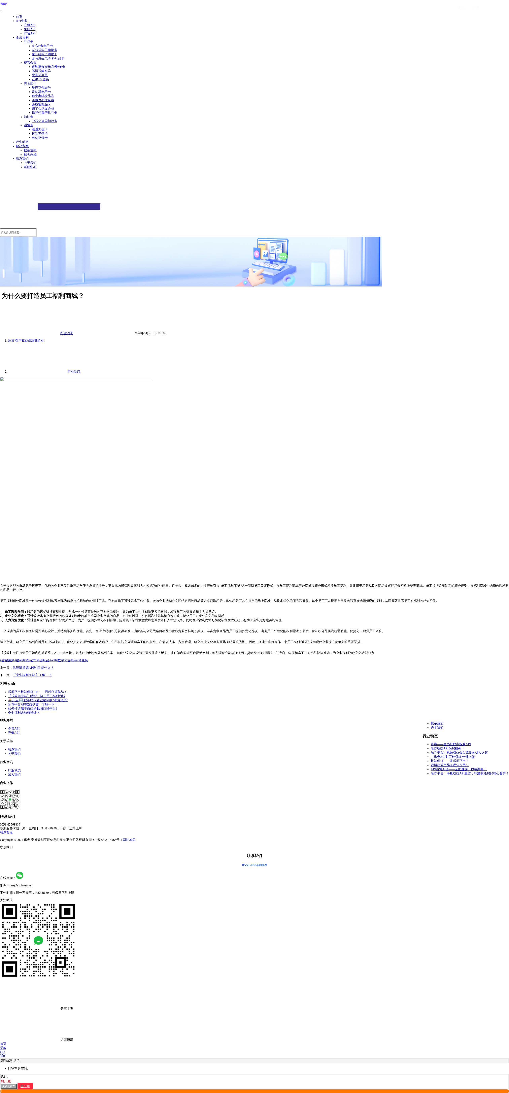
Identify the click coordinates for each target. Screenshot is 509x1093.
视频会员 (30, 62)
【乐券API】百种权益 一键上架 (453, 756)
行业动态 (22, 142)
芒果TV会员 (40, 79)
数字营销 (30, 150)
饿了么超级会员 (43, 108)
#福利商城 (21, 660)
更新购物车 (8, 1086)
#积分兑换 (81, 660)
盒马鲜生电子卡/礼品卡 (48, 58)
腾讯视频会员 (41, 71)
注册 (475, 8)
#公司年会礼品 (39, 660)
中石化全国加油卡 (44, 121)
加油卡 (28, 117)
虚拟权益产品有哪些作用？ (450, 765)
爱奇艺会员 (40, 75)
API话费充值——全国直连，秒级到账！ (459, 769)
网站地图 (129, 839)
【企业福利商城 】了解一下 (32, 675)
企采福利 (22, 37)
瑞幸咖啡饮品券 (43, 96)
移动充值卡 (40, 133)
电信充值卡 (40, 137)
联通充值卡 (40, 129)
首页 (19, 16)
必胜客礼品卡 (41, 104)
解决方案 (22, 146)
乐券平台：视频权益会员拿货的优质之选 (459, 752)
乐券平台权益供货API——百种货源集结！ (37, 692)
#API (52, 660)
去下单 (25, 1086)
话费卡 (28, 125)
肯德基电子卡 (41, 91)
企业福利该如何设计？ (24, 712)
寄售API (29, 33)
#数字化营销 (65, 660)
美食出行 (30, 83)
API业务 (21, 20)
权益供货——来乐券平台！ (450, 761)
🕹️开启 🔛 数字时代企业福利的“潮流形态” (38, 700)
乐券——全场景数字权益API (451, 744)
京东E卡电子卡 (42, 46)
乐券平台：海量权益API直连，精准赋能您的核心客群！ (470, 773)
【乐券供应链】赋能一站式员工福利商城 (36, 696)
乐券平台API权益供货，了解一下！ (33, 704)
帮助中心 (30, 167)
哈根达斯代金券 (43, 100)
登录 (461, 8)
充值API (29, 25)
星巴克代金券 (41, 87)
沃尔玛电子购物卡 (44, 50)
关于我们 (30, 162)
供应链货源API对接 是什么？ (33, 667)
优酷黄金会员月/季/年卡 (48, 66)
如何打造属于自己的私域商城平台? (32, 708)
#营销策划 (7, 660)
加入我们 (14, 774)
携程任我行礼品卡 (44, 112)
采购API (29, 29)
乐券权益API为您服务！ (447, 748)
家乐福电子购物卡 (44, 54)
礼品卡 (28, 41)
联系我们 (22, 158)
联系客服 (6, 832)
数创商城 (30, 154)
